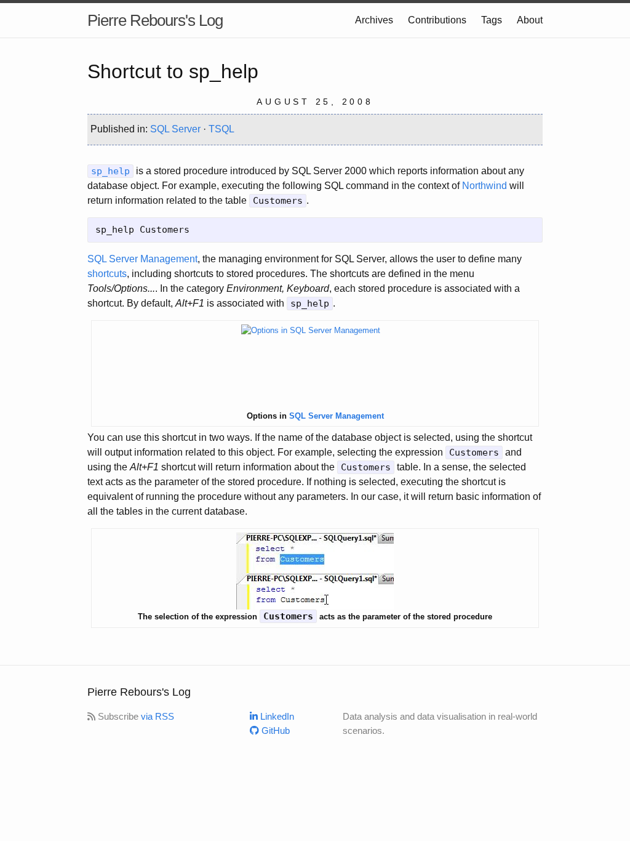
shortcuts (107, 273)
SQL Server (175, 129)
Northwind (484, 185)
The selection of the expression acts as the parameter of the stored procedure (315, 616)
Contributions (437, 20)
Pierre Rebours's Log (155, 20)
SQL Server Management (142, 259)
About (530, 20)
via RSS (157, 716)
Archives (374, 20)
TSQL (221, 129)
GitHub (274, 730)
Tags (491, 20)
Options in (315, 415)
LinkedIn (276, 716)
